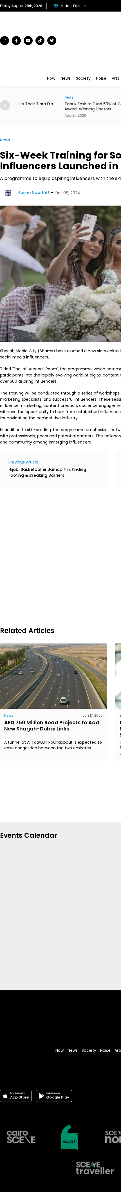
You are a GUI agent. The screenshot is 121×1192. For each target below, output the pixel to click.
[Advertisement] (60, 555)
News (65, 78)
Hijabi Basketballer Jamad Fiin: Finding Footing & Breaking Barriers (47, 472)
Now (51, 78)
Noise (101, 78)
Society (83, 78)
